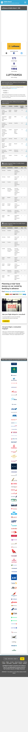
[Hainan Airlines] (14, 483)
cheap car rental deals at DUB (15, 291)
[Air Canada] (14, 383)
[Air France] (14, 387)
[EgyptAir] (14, 441)
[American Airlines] (14, 412)
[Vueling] (14, 641)
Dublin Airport (14, 88)
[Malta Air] (14, 528)
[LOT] (14, 521)
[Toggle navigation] (25, 2)
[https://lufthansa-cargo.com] (6, 53)
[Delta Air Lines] (14, 438)
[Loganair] (14, 517)
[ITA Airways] (14, 500)
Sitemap (25, 663)
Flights (7, 662)
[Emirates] (14, 446)
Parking (25, 662)
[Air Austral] (14, 379)
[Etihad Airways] (14, 456)
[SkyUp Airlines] (14, 587)
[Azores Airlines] (14, 422)
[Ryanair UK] (14, 571)
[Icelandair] (14, 496)
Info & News (9, 663)
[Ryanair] (14, 568)
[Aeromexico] (14, 375)
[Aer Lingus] (14, 369)
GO (22, 658)
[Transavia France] (14, 620)
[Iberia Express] (14, 493)
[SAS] (14, 577)
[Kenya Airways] (14, 508)
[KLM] (14, 512)
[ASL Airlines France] (14, 415)
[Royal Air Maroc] (14, 560)
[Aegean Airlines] (14, 363)
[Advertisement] (14, 27)
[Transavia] (14, 617)
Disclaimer (15, 663)
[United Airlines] (14, 627)
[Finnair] (14, 471)
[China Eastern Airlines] (14, 432)
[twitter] (21, 53)
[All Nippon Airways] (14, 408)
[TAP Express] (14, 605)
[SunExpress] (14, 599)
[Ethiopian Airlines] (14, 451)
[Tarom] (14, 609)
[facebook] (14, 53)
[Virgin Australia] (14, 632)
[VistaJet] (14, 636)
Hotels (4, 663)
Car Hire (12, 662)
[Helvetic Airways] (14, 486)
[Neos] (14, 532)
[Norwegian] (14, 535)
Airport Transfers (18, 662)
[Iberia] (14, 490)
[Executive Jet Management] (14, 466)
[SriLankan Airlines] (14, 594)
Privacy (20, 663)
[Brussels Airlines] (14, 429)
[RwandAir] (14, 565)
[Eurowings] (14, 460)
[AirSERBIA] (14, 404)
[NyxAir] (14, 539)
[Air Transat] (14, 398)
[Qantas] (14, 551)
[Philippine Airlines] (14, 546)
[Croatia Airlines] (14, 435)
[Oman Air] (14, 543)
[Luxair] (14, 525)
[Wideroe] (14, 650)
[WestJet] (14, 645)
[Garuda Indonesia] (14, 475)
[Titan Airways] (14, 613)
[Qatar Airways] (14, 555)
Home (3, 662)
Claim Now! (6, 321)
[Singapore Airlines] (14, 582)
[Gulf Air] (14, 479)
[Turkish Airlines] (14, 623)
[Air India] (14, 391)
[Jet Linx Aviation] (14, 504)
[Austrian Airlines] (14, 419)
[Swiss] (14, 602)
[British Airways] (14, 425)
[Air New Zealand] (14, 394)
